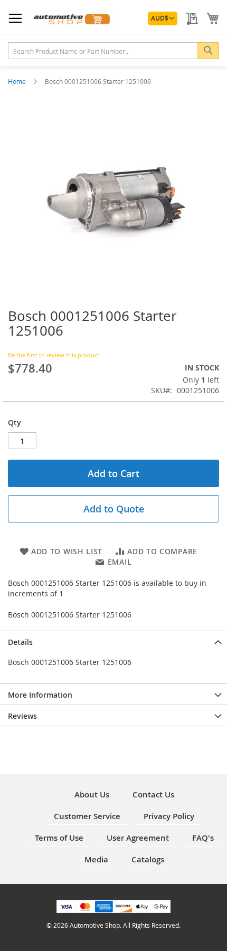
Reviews (22, 716)
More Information (40, 695)
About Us (91, 794)
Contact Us (153, 794)
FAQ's (203, 837)
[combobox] (113, 50)
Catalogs (147, 859)
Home (17, 81)
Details (20, 642)
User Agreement (138, 837)
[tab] (113, 641)
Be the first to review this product (53, 355)
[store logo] (71, 19)
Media (96, 859)
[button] (162, 18)
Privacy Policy (169, 816)
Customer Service (87, 816)
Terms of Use (59, 837)
